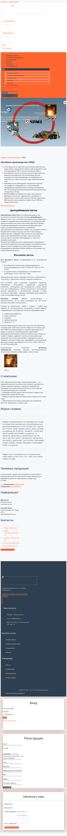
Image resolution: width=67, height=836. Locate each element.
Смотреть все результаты (10, 95)
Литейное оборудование (14, 58)
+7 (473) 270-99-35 (8, 21)
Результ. (4, 92)
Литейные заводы (12, 55)
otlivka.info (32, 690)
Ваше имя (7, 804)
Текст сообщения (10, 823)
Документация (11, 60)
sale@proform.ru (8, 33)
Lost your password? (9, 720)
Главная (3, 157)
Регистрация (6, 48)
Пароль (5, 711)
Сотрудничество (12, 66)
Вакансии (9, 64)
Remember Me (8, 714)
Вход (4, 45)
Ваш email (7, 808)
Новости (9, 62)
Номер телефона (10, 812)
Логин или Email (7, 708)
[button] (25, 69)
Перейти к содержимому (9, 2)
